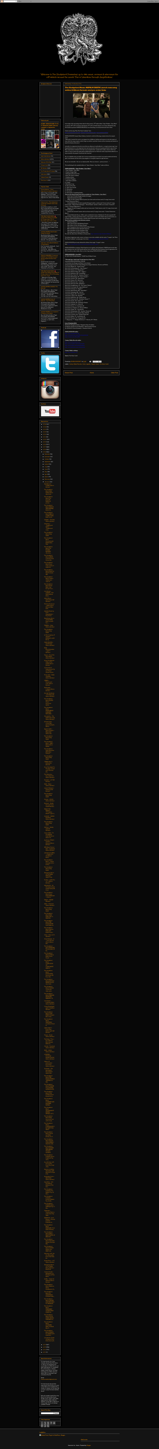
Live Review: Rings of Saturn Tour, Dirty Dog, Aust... (49, 1339)
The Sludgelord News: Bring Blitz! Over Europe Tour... (48, 586)
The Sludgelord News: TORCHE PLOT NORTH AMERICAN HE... (49, 1087)
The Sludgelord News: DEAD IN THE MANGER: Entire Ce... (49, 508)
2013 (44, 1347)
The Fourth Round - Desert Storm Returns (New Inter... (49, 606)
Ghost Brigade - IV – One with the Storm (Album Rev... (49, 941)
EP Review (44, 168)
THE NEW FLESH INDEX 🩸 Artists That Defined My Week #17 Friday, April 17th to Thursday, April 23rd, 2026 (49, 218)
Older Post (114, 372)
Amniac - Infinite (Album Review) (49, 800)
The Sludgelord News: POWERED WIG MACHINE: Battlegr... (49, 1102)
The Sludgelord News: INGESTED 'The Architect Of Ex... (49, 948)
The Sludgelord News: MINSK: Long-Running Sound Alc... (49, 558)
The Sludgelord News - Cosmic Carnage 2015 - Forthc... (49, 862)
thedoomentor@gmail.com (49, 1379)
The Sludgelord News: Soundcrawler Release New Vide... (49, 541)
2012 (44, 1349)
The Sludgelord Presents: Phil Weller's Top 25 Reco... (49, 1191)
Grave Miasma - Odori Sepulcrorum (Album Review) (49, 190)
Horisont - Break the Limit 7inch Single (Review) (49, 805)
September (48, 461)
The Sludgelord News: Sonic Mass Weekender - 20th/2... (49, 895)
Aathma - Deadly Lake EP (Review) (48, 829)
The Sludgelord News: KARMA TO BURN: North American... (49, 1333)
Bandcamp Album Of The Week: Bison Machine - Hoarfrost (49, 1267)
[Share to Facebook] (99, 362)
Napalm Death (95, 364)
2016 (44, 449)
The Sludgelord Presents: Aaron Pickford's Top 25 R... (49, 1157)
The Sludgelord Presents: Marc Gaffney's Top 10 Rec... (49, 1206)
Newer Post (69, 372)
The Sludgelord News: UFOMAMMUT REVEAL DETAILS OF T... (49, 1110)
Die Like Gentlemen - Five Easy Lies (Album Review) (49, 694)
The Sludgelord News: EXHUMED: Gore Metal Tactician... (49, 1227)
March (47, 476)
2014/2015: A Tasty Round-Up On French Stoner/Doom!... (49, 670)
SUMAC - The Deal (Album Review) (49, 520)
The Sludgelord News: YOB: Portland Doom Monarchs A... (49, 1094)
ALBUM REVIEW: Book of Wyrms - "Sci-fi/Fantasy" (48, 300)
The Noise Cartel (104, 364)
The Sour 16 (44, 180)
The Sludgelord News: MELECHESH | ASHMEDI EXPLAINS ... (49, 710)
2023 (45, 432)
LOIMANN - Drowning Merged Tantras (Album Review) (49, 1057)
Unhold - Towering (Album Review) (49, 1046)
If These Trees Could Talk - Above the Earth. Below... (49, 724)
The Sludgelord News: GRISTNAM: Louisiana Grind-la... (49, 1022)
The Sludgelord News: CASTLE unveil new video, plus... (49, 989)
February (47, 479)
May (46, 471)
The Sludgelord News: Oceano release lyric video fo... (48, 579)
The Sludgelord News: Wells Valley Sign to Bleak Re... (48, 916)
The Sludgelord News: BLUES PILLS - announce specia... (48, 702)
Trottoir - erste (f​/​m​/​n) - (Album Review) (49, 881)
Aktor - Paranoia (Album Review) (49, 904)
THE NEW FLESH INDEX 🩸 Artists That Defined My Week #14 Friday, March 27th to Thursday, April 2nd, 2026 (50, 273)
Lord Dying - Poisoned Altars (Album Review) (49, 1002)
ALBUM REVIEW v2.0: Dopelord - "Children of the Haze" (50, 312)
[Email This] (93, 362)
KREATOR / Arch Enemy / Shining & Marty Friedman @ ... (49, 1220)
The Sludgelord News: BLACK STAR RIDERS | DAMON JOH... (49, 1141)
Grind (83, 364)
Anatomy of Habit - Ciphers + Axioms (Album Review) (49, 842)
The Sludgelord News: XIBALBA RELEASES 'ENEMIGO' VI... (49, 996)
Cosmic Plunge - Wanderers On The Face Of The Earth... (49, 1274)
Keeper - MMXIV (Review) (48, 900)
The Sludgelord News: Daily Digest (48, 534)
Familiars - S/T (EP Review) (49, 780)
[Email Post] (90, 361)
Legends (88, 364)
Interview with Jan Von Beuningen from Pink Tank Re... (49, 1256)
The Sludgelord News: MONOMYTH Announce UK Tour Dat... (48, 974)
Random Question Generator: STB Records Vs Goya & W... (49, 1172)
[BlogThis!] (95, 362)
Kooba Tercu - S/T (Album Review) (49, 1261)
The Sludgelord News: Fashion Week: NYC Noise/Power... (48, 930)
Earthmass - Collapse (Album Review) (49, 689)
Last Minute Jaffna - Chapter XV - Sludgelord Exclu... (49, 855)
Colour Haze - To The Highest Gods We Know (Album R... (49, 835)
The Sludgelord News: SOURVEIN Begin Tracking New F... (49, 1325)
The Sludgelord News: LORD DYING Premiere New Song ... (49, 1014)
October (47, 459)
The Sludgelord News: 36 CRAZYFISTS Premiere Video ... (49, 1294)
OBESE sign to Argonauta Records (48, 763)
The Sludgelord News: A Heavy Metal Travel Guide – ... (49, 955)
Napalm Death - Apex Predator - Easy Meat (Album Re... (49, 731)
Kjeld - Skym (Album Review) (49, 784)
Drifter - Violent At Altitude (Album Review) (49, 1280)
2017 (44, 447)
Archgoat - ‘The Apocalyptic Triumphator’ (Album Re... (48, 1071)
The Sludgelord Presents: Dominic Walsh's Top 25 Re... (49, 1199)
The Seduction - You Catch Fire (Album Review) (49, 776)
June (46, 469)
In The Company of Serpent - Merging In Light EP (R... (49, 637)
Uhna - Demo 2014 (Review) (49, 935)
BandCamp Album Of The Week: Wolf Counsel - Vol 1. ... (49, 621)
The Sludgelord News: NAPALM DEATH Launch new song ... (49, 982)
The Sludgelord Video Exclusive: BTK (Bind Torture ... (49, 751)
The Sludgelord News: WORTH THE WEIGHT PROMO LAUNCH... (49, 1149)
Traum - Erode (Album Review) (49, 1035)
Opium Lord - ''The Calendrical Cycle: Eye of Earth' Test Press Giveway (49, 203)
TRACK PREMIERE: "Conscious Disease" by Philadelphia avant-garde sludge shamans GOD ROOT (49, 258)
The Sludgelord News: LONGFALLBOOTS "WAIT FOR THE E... (49, 1126)
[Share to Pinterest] (100, 362)
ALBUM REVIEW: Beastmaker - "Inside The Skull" (49, 232)
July (46, 466)
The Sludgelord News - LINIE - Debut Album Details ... (48, 744)
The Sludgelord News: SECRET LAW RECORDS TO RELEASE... (49, 1301)
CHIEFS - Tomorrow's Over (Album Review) (48, 683)
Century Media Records (75, 364)
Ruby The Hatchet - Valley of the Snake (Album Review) (49, 663)
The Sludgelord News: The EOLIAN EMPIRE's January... (48, 550)
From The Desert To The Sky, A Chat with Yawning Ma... (49, 769)
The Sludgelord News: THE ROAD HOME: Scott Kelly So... (49, 923)
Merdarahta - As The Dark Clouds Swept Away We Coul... (49, 888)
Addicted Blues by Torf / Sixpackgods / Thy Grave (49, 613)
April (46, 474)
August (47, 464)
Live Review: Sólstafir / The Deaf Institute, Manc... (48, 593)
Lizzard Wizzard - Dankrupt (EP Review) (49, 789)
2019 (44, 442)
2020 (45, 439)
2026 (45, 424)
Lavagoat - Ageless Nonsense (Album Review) (49, 817)
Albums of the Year (46, 162)
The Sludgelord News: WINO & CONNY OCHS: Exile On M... (49, 515)
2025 (45, 427)
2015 (44, 452)
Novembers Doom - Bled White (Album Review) (49, 1178)
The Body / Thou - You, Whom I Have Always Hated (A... (49, 1041)
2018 (44, 444)
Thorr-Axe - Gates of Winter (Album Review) (49, 676)
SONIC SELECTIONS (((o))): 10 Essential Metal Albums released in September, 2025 (50, 126)
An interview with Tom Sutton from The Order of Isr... (49, 1164)
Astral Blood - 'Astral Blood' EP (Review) (49, 600)
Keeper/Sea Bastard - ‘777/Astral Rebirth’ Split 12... (49, 811)
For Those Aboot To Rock (48, 171)
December (47, 454)
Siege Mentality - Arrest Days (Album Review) (49, 643)
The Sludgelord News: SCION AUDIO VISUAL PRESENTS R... (49, 1317)
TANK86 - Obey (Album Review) (49, 626)
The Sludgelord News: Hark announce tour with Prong (49, 1118)
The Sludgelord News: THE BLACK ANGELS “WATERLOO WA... (49, 1079)
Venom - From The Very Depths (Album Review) (49, 656)
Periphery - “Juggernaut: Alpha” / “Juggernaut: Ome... (48, 527)
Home (92, 372)
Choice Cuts (44, 165)
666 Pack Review (46, 156)
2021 (44, 437)
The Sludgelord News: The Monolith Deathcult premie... (48, 500)
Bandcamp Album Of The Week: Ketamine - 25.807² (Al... (49, 875)
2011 (44, 1352)
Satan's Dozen (45, 177)
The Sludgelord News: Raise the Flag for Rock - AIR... (49, 572)
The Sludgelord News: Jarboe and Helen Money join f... (48, 1134)
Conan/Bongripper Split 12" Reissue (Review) (49, 1008)
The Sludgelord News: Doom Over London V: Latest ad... (49, 565)
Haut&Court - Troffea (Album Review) (49, 485)
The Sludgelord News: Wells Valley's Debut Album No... (48, 492)
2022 (45, 434)
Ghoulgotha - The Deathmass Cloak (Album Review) (49, 717)
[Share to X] (97, 362)
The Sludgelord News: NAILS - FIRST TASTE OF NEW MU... (49, 1234)
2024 (44, 429)
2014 (44, 1344)
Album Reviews (45, 159)
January (47, 482)
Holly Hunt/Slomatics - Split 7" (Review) (49, 650)
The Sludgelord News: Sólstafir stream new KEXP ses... (49, 1249)
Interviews (44, 174)
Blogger (89, 1445)
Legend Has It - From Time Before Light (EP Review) (49, 1030)
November (47, 456)
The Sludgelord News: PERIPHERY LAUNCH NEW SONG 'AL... (48, 1309)
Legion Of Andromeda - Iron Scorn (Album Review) (49, 1064)
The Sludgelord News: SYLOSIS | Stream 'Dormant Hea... (49, 1241)
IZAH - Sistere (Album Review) (49, 1050)
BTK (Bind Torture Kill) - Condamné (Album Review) (49, 848)
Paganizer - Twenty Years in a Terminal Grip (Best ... (49, 1213)
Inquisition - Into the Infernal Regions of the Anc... (48, 1184)
